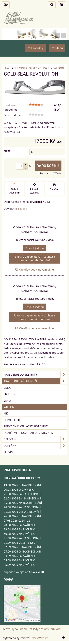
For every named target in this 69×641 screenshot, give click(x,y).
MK (6, 413)
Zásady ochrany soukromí (45, 629)
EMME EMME (12, 420)
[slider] (36, 104)
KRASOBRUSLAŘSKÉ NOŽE (20, 381)
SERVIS (8, 452)
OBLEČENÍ (10, 439)
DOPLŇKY (9, 445)
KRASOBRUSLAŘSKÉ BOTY (20, 374)
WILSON (9, 407)
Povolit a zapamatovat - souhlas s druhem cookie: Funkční (34, 258)
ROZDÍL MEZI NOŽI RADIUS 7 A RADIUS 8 (29, 433)
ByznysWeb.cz (39, 638)
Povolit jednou (34, 248)
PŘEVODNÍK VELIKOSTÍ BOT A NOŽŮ (26, 426)
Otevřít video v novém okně (36, 269)
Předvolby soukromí (14, 629)
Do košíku (50, 165)
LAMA (7, 400)
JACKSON (9, 394)
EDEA (7, 387)
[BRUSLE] (34, 38)
